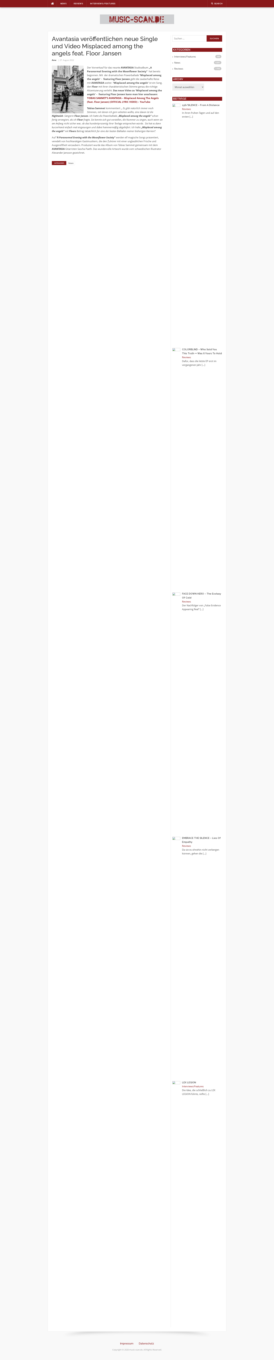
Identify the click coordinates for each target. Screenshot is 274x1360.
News (63, 3)
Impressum (126, 1343)
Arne (54, 60)
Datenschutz (146, 1343)
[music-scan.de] (137, 18)
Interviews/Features (103, 3)
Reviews (78, 3)
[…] (191, 116)
